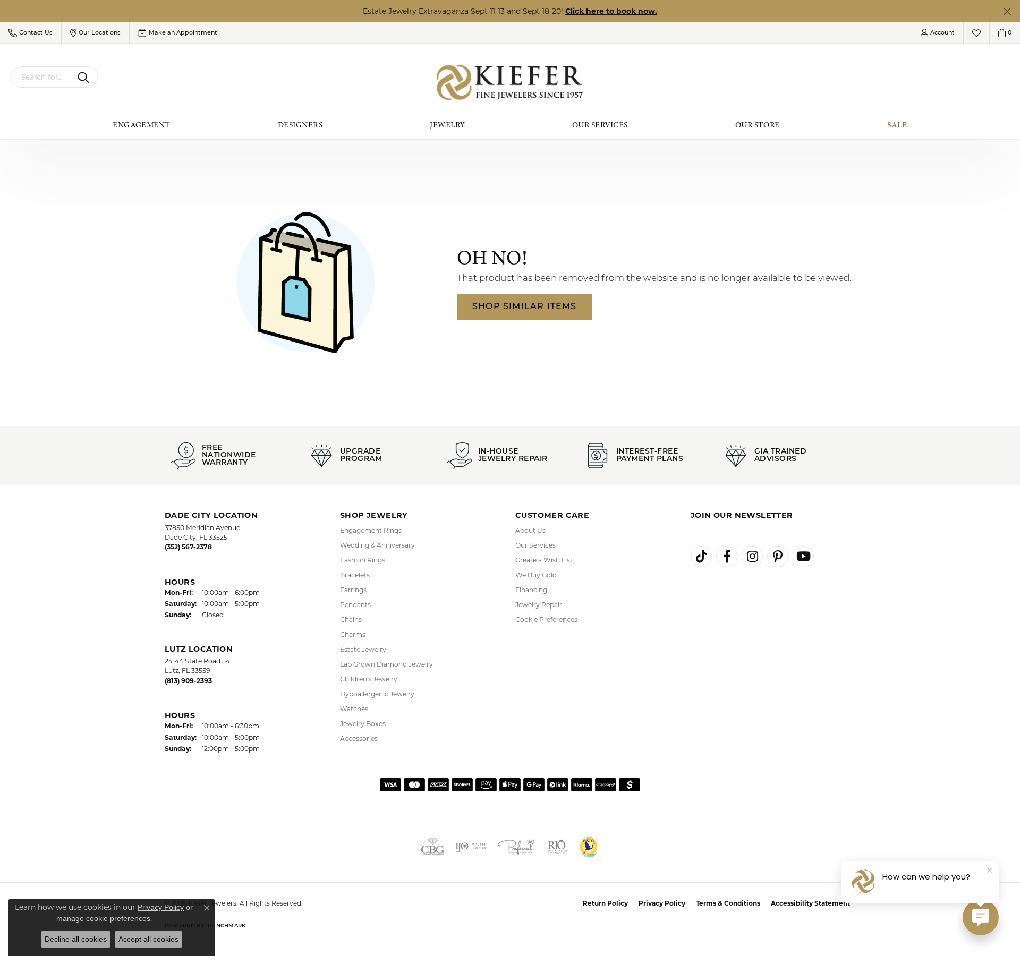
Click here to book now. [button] (611, 11)
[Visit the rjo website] (556, 846)
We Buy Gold (536, 575)
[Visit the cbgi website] (433, 846)
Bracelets (355, 575)
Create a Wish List (544, 560)
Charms (353, 634)
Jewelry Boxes (363, 724)
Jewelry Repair (538, 605)
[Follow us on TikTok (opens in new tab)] (701, 556)
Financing (531, 590)
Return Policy (605, 903)
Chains (351, 620)
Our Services (600, 125)
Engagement (142, 125)
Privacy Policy (662, 903)
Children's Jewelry (368, 679)
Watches (354, 709)
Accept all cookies (148, 939)
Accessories (359, 739)
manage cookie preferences (103, 918)
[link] (178, 33)
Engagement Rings (371, 530)
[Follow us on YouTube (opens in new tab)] (803, 556)
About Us (530, 530)
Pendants (355, 605)
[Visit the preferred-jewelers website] (516, 846)
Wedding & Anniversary (377, 545)
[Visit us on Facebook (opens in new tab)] (726, 556)
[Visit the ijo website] (471, 846)
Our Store (757, 125)
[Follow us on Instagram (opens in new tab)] (752, 556)
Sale (897, 125)
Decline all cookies (76, 939)
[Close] (1007, 11)
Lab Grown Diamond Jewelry (386, 664)
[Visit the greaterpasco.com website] (588, 846)
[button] (30, 33)
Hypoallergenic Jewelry (377, 694)
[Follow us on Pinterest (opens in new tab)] (777, 556)
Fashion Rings (362, 560)
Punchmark (226, 926)
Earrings (353, 590)
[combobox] (42, 77)
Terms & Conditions (728, 903)
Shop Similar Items (524, 307)
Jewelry (447, 125)
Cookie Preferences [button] (546, 620)
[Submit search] (85, 77)
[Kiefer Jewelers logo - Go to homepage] (510, 82)
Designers (300, 125)
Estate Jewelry (363, 649)
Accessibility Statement (810, 903)
